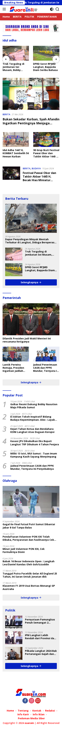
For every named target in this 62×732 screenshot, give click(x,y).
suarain (29, 723)
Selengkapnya (30, 282)
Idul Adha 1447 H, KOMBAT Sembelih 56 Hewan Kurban (16, 153)
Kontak (36, 710)
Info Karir (23, 714)
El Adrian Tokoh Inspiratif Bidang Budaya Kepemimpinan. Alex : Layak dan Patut (32, 418)
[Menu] (5, 9)
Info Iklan (38, 714)
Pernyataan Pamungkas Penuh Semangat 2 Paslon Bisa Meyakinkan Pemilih (40, 621)
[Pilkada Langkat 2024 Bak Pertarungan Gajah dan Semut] (13, 653)
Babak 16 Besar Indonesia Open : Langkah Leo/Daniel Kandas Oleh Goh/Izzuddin (28, 563)
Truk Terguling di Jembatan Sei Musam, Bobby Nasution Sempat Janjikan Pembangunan (13, 67)
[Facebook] (25, 701)
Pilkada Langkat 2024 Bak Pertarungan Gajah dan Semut (41, 652)
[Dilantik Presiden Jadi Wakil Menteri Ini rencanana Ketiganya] (31, 319)
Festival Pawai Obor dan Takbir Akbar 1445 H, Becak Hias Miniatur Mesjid (39, 178)
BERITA (6, 114)
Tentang (23, 710)
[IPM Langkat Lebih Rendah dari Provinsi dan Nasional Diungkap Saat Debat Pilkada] (13, 637)
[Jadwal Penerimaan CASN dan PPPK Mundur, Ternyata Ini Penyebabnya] (46, 354)
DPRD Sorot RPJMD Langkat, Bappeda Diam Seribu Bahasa (45, 67)
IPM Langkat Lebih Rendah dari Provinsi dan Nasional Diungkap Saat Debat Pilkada (40, 637)
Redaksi (50, 710)
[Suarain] (23, 9)
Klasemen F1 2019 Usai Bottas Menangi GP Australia (29, 587)
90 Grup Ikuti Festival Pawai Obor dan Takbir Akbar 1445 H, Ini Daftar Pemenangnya (46, 153)
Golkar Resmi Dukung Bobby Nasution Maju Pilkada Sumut (33, 406)
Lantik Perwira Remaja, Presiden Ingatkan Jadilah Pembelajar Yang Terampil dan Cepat (15, 368)
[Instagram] (31, 701)
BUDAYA (36, 168)
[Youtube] (38, 701)
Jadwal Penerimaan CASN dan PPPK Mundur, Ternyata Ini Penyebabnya (46, 368)
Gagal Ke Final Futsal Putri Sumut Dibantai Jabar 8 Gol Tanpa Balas (29, 526)
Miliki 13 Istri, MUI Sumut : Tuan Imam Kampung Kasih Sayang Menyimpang (33, 455)
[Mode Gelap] (52, 9)
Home (10, 710)
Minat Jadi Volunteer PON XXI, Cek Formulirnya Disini (24, 550)
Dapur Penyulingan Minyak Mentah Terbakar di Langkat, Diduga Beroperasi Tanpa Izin (30, 241)
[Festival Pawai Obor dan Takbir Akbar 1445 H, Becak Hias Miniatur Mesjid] (11, 175)
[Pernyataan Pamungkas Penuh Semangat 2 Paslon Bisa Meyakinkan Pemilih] (13, 622)
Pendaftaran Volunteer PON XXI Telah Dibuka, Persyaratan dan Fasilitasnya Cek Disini (28, 538)
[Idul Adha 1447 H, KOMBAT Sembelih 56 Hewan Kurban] (16, 139)
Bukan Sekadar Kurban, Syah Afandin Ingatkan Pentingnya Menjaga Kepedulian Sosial (31, 123)
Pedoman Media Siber (31, 718)
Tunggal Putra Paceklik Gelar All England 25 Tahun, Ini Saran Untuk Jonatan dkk (30, 575)
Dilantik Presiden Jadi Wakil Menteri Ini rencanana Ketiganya (27, 340)
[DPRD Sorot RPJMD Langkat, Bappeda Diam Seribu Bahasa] (46, 53)
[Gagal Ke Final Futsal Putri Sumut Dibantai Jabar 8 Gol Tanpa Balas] (31, 502)
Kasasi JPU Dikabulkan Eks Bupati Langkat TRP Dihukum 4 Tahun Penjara (34, 443)
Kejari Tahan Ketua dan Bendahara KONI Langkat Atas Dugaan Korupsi (32, 430)
